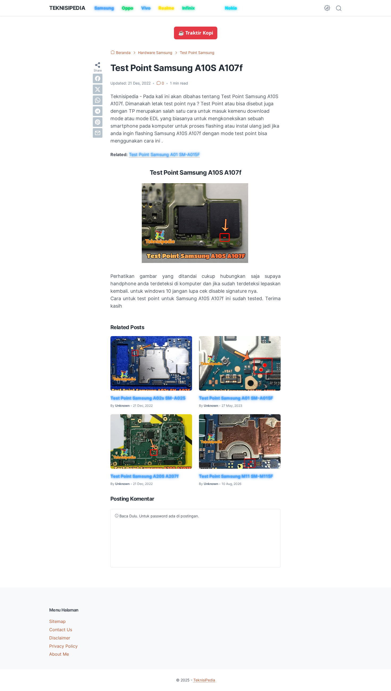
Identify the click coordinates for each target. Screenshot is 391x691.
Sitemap (57, 621)
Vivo (146, 8)
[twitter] (97, 89)
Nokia (231, 8)
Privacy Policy (63, 646)
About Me (59, 654)
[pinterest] (97, 122)
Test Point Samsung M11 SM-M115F (236, 476)
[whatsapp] (97, 100)
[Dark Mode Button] (327, 8)
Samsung (104, 8)
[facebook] (97, 78)
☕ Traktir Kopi (195, 33)
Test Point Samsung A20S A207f (144, 476)
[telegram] (97, 111)
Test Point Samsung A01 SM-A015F (164, 154)
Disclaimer (59, 637)
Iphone (210, 8)
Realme (166, 8)
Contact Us (60, 629)
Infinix (188, 8)
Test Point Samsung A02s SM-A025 (147, 398)
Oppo (127, 8)
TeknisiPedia (67, 8)
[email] (97, 132)
